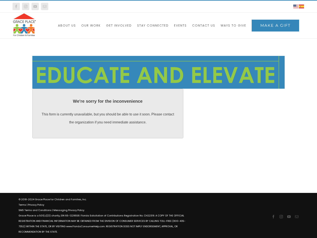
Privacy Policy (36, 204)
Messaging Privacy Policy (68, 210)
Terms (22, 204)
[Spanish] (301, 6)
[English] (296, 6)
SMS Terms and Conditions (35, 210)
